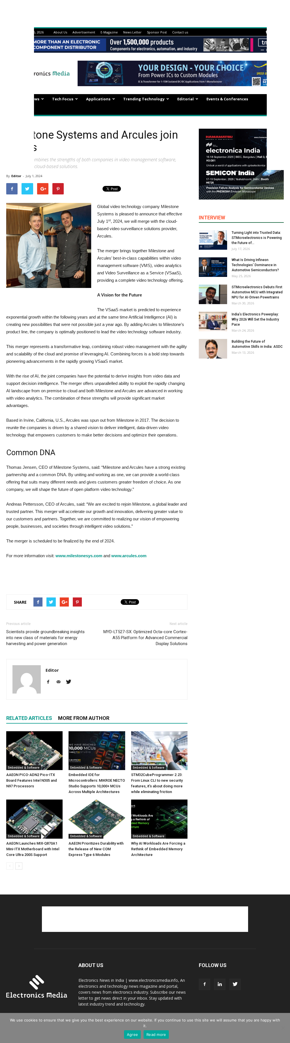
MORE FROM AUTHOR (83, 718)
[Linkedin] (219, 984)
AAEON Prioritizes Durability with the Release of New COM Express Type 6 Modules (96, 849)
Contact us (180, 32)
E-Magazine (109, 32)
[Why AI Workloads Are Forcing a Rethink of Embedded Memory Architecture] (159, 819)
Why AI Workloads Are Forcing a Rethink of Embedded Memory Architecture (158, 849)
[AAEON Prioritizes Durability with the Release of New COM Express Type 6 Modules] (97, 819)
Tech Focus (62, 98)
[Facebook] (266, 32)
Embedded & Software (23, 767)
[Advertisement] (97, 575)
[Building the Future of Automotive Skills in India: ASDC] (213, 349)
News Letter (132, 32)
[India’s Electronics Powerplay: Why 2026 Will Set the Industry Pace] (213, 321)
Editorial (185, 98)
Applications (98, 98)
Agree (132, 1034)
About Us (60, 32)
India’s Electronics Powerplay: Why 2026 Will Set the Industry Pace (255, 319)
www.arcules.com (128, 555)
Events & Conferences (227, 98)
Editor (16, 176)
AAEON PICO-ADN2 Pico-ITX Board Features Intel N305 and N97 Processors (31, 780)
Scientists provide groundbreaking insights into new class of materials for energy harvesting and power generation (45, 637)
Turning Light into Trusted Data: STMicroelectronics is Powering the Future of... (257, 238)
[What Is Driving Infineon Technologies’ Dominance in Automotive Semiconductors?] (213, 267)
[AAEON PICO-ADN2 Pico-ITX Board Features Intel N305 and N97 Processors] (34, 750)
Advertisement (83, 32)
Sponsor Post (157, 32)
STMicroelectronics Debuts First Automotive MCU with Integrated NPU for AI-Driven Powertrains (257, 292)
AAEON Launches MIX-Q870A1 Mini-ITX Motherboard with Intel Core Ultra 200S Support (32, 849)
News (34, 98)
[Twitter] (70, 682)
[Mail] (60, 682)
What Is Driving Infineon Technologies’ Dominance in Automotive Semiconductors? (255, 265)
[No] (283, 1028)
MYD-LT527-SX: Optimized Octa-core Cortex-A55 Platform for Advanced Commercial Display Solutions (145, 637)
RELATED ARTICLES (29, 718)
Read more (156, 1034)
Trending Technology (144, 98)
